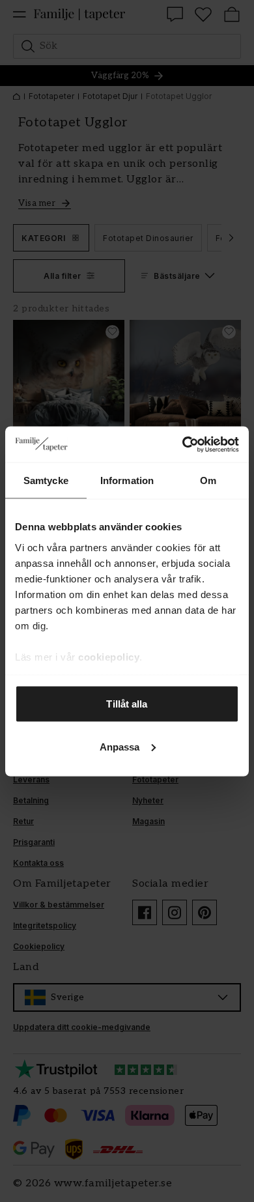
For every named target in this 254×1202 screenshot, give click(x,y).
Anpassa (120, 746)
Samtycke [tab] (45, 480)
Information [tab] (127, 480)
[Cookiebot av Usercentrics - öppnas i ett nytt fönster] (182, 444)
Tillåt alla (126, 703)
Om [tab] (208, 480)
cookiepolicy (108, 656)
